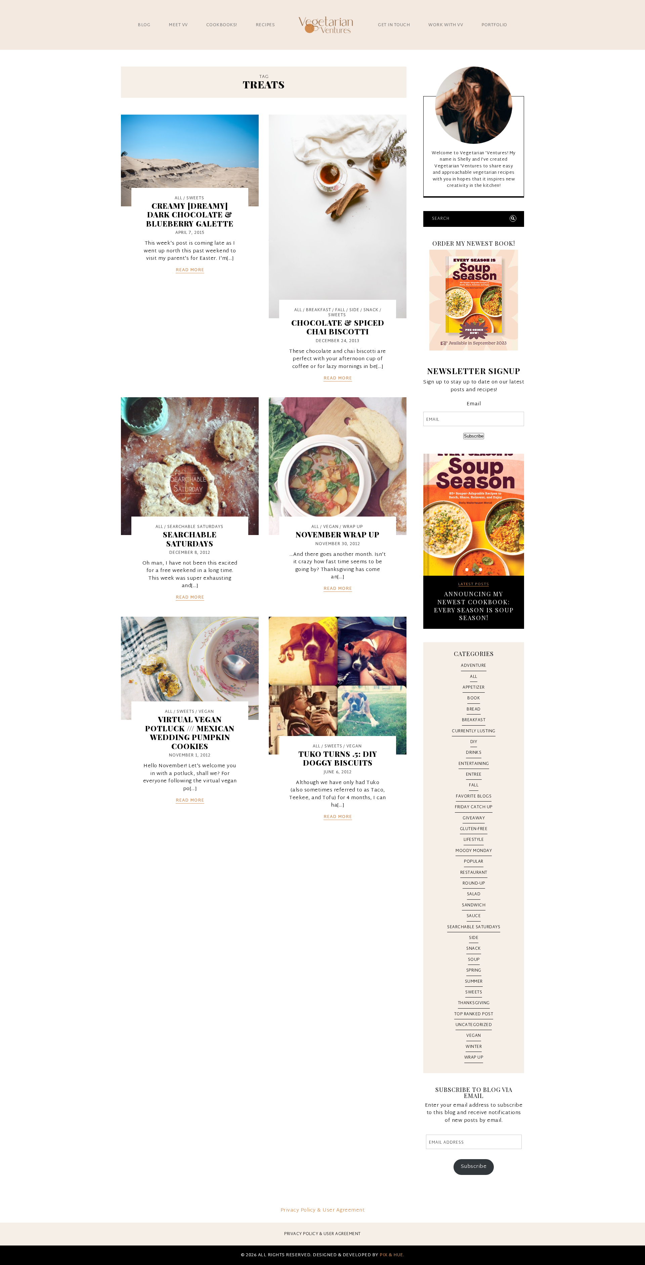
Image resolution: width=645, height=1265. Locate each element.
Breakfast (318, 310)
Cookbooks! (221, 25)
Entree (474, 774)
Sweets (195, 198)
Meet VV (178, 25)
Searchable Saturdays (195, 527)
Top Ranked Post (473, 1014)
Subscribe (473, 436)
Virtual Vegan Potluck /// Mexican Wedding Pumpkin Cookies (189, 732)
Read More (190, 270)
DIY (473, 742)
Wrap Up (353, 527)
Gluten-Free (474, 829)
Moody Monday (474, 851)
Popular (473, 861)
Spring (473, 970)
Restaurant (473, 872)
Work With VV (445, 25)
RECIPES (265, 25)
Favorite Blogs (473, 796)
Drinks (473, 753)
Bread (474, 709)
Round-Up (474, 883)
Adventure (473, 665)
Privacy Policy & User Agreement (323, 1210)
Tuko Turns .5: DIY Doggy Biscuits (337, 758)
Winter (474, 1047)
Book (473, 698)
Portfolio (494, 25)
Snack (371, 310)
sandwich (473, 905)
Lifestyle (474, 840)
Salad (474, 894)
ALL (178, 198)
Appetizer (474, 687)
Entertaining (474, 764)
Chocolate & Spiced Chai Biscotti (337, 327)
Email (474, 404)
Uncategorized (474, 1025)
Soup (474, 960)
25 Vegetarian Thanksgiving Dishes (473, 598)
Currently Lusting (474, 731)
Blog (144, 25)
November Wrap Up (338, 534)
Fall (340, 310)
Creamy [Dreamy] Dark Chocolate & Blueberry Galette (189, 215)
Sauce (474, 916)
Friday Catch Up (473, 807)
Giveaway (474, 818)
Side (354, 310)
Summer (474, 981)
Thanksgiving (474, 1003)
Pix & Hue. (392, 1255)
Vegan (331, 527)
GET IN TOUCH (394, 25)
